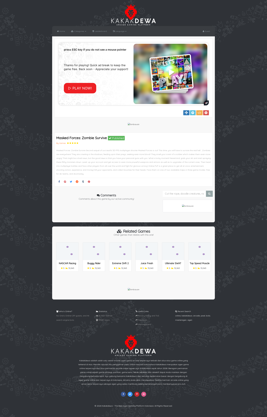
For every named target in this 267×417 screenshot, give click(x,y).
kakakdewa (187, 315)
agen (189, 320)
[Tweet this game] (71, 182)
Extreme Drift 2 (120, 263)
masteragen (180, 320)
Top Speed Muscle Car (200, 264)
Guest (207, 31)
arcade (196, 315)
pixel (203, 315)
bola (208, 315)
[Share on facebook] (59, 182)
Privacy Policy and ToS (148, 315)
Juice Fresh (147, 263)
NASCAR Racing (67, 263)
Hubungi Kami (144, 324)
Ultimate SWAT (173, 263)
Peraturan (142, 320)
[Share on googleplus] (65, 182)
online (178, 315)
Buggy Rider (94, 263)
